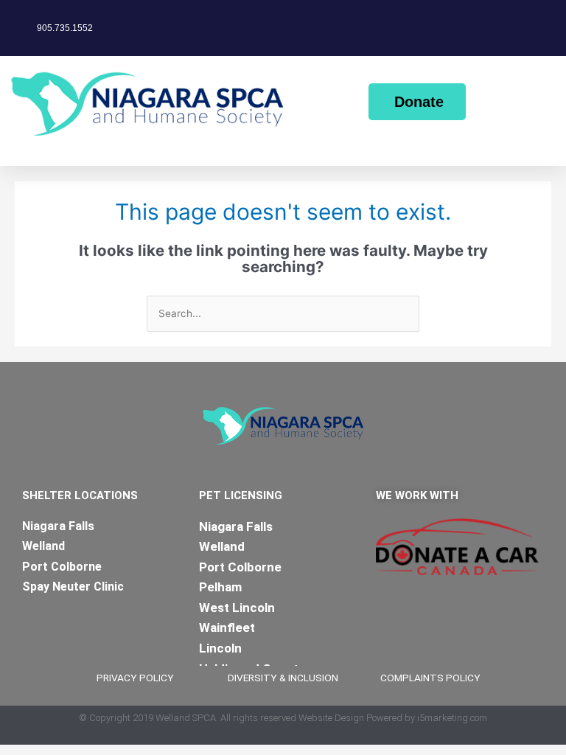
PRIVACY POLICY (135, 677)
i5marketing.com (452, 717)
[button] (10, 154)
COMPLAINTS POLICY (430, 677)
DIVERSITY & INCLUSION (283, 677)
